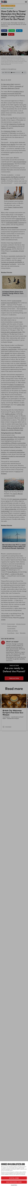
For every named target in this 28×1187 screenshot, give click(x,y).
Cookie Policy (14, 1185)
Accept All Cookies (14, 1178)
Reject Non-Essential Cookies (14, 1182)
